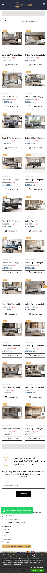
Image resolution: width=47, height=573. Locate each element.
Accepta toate (37, 570)
